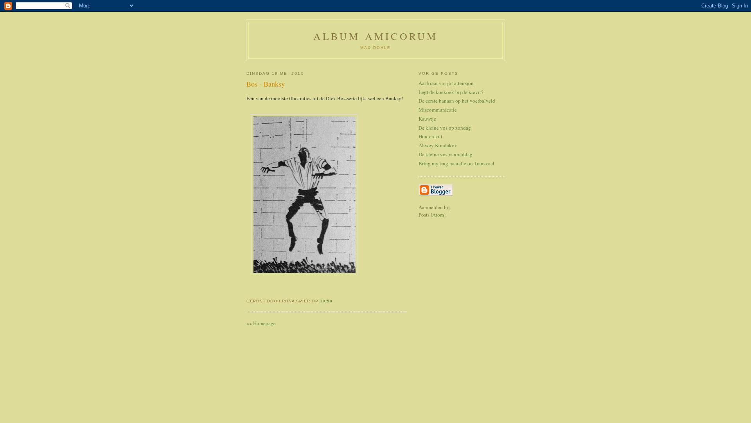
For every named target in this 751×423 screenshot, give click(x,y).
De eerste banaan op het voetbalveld (457, 100)
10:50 (326, 301)
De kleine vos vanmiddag (446, 154)
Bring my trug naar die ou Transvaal (456, 163)
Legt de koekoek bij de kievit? (451, 92)
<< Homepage (261, 323)
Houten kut (430, 136)
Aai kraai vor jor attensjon (446, 83)
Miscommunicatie (438, 109)
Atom (438, 214)
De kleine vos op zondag (445, 127)
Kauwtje (427, 118)
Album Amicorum (375, 36)
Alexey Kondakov (438, 145)
